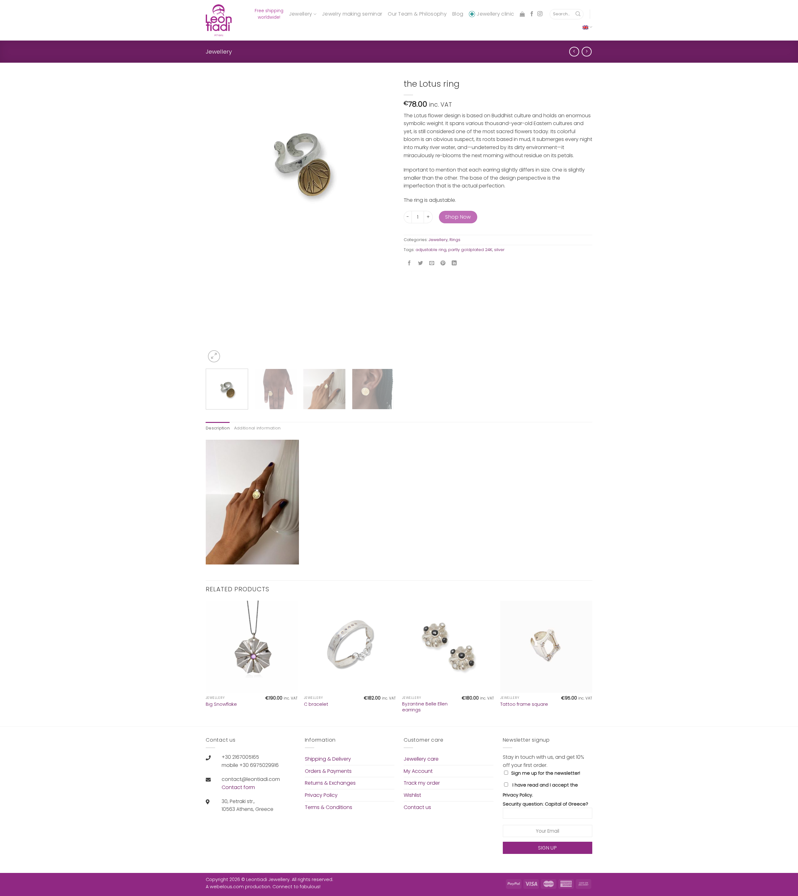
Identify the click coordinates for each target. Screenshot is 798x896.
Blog (457, 13)
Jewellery (300, 13)
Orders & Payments (328, 771)
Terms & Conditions (328, 807)
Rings (454, 239)
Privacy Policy (321, 795)
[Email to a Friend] (432, 264)
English (587, 27)
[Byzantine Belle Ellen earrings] (448, 647)
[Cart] (522, 14)
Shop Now (458, 216)
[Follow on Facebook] (531, 14)
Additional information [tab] (257, 428)
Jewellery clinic (495, 13)
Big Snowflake (221, 704)
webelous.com (227, 887)
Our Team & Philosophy (417, 13)
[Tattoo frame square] (546, 647)
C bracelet (316, 704)
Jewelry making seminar (352, 13)
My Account (418, 771)
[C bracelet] (350, 647)
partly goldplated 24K (470, 249)
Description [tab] (218, 428)
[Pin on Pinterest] (443, 264)
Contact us (417, 807)
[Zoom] (214, 356)
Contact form (238, 787)
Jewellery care (421, 759)
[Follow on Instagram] (539, 14)
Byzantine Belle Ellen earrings (425, 707)
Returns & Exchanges (330, 783)
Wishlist (412, 795)
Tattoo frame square (524, 704)
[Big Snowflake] (252, 647)
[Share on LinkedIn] (454, 264)
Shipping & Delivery (328, 759)
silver (499, 249)
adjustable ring (431, 249)
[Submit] (578, 14)
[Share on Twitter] (421, 264)
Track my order (422, 783)
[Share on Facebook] (409, 264)
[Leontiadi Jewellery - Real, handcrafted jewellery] (219, 20)
